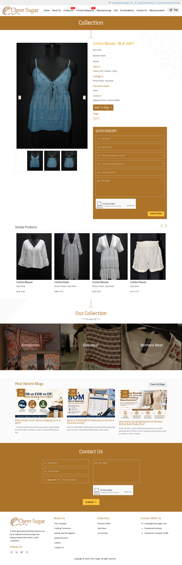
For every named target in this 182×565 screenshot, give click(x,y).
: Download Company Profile (168, 3)
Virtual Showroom (85, 9)
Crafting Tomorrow (62, 528)
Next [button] (85, 97)
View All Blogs (157, 385)
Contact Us (142, 11)
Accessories (103, 533)
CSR (116, 11)
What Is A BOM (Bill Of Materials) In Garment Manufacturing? (90, 421)
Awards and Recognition (64, 533)
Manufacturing (104, 11)
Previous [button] (20, 97)
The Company (60, 523)
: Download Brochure (145, 3)
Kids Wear (102, 528)
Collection (69, 9)
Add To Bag (101, 107)
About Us (56, 11)
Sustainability (127, 11)
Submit (90, 502)
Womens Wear (104, 523)
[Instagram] (26, 552)
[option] (52, 96)
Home (46, 11)
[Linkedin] (16, 552)
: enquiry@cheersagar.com (122, 3)
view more (5, 324)
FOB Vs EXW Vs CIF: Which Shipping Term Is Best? (38, 421)
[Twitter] (21, 552)
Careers (57, 542)
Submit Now (156, 214)
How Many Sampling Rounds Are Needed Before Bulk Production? (140, 423)
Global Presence (61, 538)
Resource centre (157, 11)
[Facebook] (11, 552)
